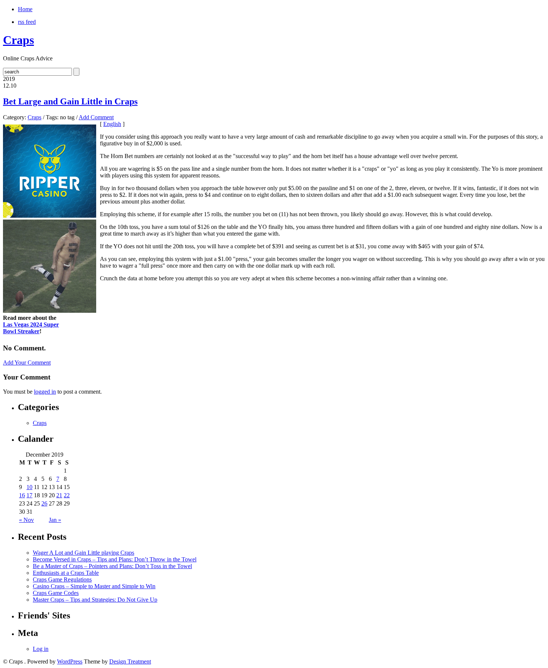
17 (29, 495)
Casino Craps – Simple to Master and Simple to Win (94, 586)
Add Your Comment (27, 362)
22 (67, 495)
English (112, 124)
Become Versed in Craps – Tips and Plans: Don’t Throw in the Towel (114, 559)
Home (25, 9)
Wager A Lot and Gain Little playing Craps (83, 552)
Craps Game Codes (56, 593)
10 (29, 487)
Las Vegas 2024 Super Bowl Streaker (31, 327)
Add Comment (96, 117)
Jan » (55, 520)
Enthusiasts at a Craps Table (66, 573)
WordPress (69, 661)
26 (44, 503)
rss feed (27, 22)
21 (59, 495)
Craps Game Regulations (62, 579)
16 (22, 495)
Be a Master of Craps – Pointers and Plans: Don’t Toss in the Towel (112, 566)
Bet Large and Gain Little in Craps (70, 101)
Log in (40, 649)
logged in (45, 391)
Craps (18, 40)
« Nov (26, 520)
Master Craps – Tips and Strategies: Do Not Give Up (95, 599)
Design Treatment (130, 661)
